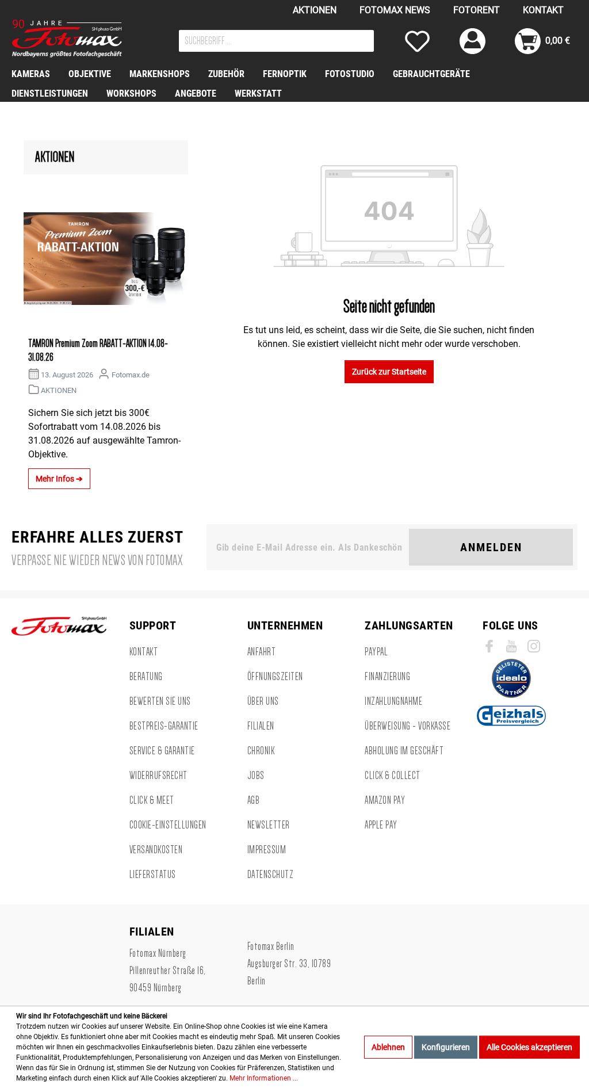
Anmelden (491, 547)
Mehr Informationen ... (264, 1078)
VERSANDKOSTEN (156, 850)
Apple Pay (381, 825)
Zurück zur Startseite (389, 371)
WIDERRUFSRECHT (158, 775)
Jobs (256, 775)
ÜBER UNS (263, 701)
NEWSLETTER (268, 825)
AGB (253, 800)
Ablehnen (388, 1047)
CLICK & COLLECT (392, 775)
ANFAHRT (261, 652)
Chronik (261, 751)
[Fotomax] (83, 38)
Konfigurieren (446, 1047)
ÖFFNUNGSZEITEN (275, 676)
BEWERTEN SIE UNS (160, 701)
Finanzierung (387, 676)
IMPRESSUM (266, 850)
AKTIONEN (314, 10)
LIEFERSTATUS (152, 874)
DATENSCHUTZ (270, 874)
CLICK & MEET (151, 800)
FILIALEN (260, 726)
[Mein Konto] (472, 41)
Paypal (376, 652)
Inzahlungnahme (393, 701)
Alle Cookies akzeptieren (529, 1047)
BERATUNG (146, 676)
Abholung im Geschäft (404, 751)
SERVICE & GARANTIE (162, 751)
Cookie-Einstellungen (167, 825)
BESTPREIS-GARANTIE (163, 726)
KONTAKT (543, 10)
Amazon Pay (385, 800)
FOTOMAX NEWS (394, 10)
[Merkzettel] (417, 41)
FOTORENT (476, 10)
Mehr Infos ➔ (59, 478)
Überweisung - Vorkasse (407, 726)
